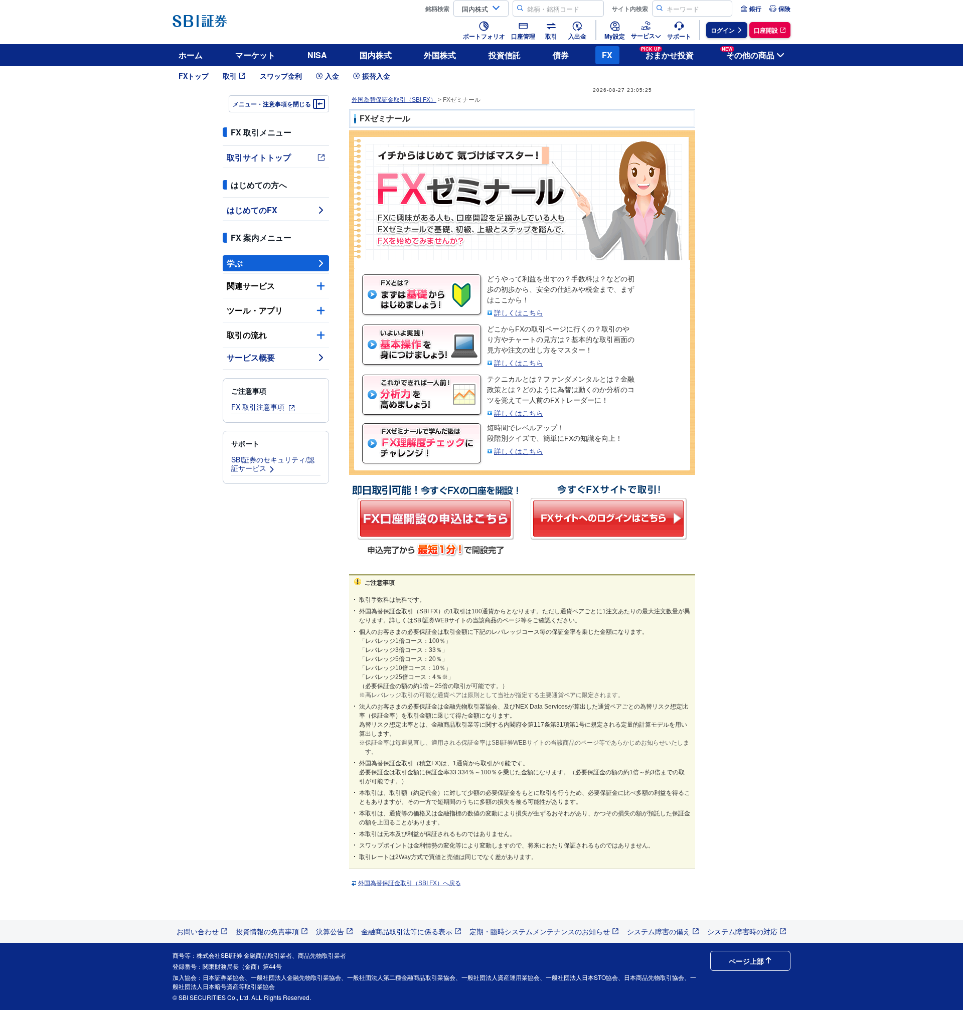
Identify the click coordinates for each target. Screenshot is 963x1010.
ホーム (191, 55)
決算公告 (330, 931)
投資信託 (505, 55)
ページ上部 (746, 961)
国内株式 (376, 55)
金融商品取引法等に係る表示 (406, 931)
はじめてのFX (252, 210)
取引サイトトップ (259, 157)
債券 (561, 55)
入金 (332, 76)
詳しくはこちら (518, 313)
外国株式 (440, 55)
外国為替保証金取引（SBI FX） (394, 99)
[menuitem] (750, 8)
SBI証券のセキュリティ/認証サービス (272, 463)
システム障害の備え (658, 931)
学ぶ (235, 263)
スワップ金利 (281, 76)
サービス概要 (251, 357)
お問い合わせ (198, 931)
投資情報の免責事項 (267, 931)
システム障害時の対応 (742, 931)
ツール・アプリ (255, 310)
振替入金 (376, 76)
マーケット (255, 55)
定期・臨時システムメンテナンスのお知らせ (539, 931)
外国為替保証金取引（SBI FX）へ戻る (409, 883)
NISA (317, 55)
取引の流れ (247, 335)
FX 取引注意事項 (258, 407)
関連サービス (251, 285)
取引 (230, 76)
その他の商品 (748, 53)
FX (607, 55)
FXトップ (194, 76)
